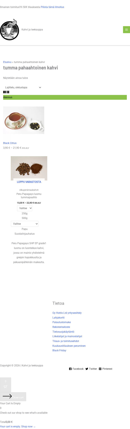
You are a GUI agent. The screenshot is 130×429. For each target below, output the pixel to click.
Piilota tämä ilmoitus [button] (52, 7)
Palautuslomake (61, 322)
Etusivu (7, 62)
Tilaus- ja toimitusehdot (65, 341)
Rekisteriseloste (61, 326)
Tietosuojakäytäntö (63, 331)
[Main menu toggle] (126, 29)
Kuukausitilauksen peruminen (69, 345)
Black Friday (59, 350)
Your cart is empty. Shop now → (18, 426)
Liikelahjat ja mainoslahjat (67, 336)
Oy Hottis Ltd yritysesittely (67, 312)
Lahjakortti (58, 317)
